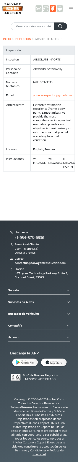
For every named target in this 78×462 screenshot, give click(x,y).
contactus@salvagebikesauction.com (40, 263)
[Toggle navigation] (71, 8)
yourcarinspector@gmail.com (52, 95)
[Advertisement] (39, 191)
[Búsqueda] (60, 26)
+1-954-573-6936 (29, 237)
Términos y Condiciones (30, 450)
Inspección (23, 39)
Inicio (7, 39)
